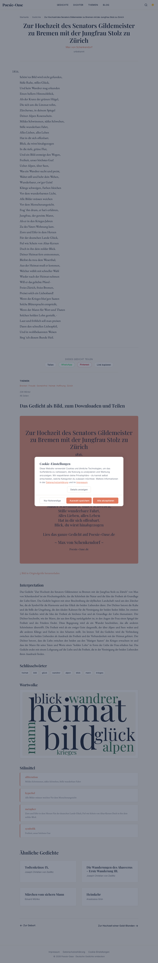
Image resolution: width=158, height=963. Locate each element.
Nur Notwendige (52, 500)
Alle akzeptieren (105, 500)
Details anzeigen (79, 489)
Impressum (81, 482)
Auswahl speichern (79, 500)
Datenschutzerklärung (57, 482)
